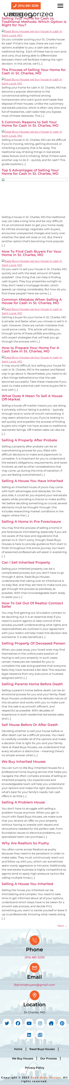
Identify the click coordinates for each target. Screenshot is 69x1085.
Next (62, 925)
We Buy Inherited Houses (24, 762)
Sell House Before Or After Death (30, 725)
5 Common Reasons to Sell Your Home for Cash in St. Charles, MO (30, 123)
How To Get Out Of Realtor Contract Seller (32, 605)
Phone (34, 949)
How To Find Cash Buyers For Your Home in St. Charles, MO (31, 253)
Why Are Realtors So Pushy (25, 843)
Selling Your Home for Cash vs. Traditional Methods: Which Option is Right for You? (34, 21)
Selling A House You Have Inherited (32, 481)
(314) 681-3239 (34, 957)
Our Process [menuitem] (48, 1058)
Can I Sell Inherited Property (26, 562)
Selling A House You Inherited (27, 884)
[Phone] (34, 940)
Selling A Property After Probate (29, 440)
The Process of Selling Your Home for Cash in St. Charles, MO (34, 71)
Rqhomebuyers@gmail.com (34, 984)
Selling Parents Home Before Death (32, 684)
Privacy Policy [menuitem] (34, 1067)
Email (34, 977)
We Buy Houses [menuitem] (22, 1058)
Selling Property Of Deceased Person (33, 643)
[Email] (34, 968)
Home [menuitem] (18, 1049)
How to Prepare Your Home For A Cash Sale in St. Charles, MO (30, 349)
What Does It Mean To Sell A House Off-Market (32, 397)
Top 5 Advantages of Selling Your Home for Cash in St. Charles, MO (30, 172)
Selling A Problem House (23, 802)
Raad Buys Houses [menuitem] (42, 1049)
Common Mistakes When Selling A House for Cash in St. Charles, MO (32, 301)
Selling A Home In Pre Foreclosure (31, 522)
